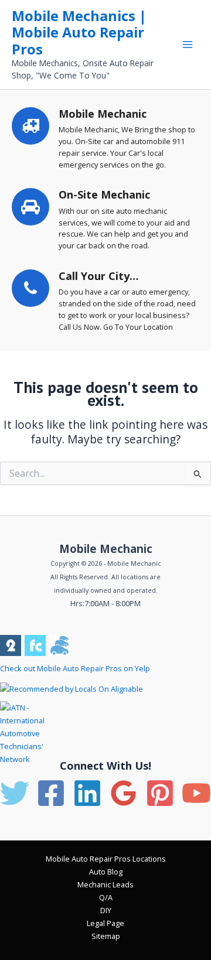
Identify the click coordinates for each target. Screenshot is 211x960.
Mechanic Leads (105, 884)
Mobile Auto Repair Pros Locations (106, 858)
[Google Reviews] (123, 793)
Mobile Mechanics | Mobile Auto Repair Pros (79, 32)
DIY (105, 910)
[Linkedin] (87, 793)
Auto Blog (105, 871)
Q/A (106, 897)
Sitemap (105, 936)
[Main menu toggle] (187, 44)
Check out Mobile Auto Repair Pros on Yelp (75, 668)
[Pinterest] (160, 793)
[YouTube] (196, 793)
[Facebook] (51, 793)
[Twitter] (14, 793)
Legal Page (105, 923)
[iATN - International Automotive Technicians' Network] (34, 732)
